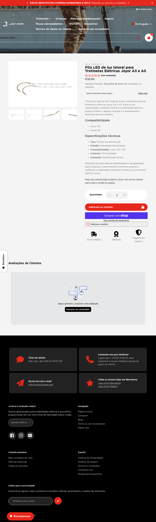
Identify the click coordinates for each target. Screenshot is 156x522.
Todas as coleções (18, 466)
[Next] (128, 2)
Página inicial (85, 411)
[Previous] (27, 2)
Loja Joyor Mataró (107, 386)
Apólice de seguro (88, 462)
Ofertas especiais (17, 462)
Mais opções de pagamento (116, 220)
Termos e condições (89, 466)
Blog (80, 419)
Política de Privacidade (90, 458)
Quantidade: (96, 194)
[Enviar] (58, 501)
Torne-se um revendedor (91, 424)
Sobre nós (83, 428)
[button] (141, 24)
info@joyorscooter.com (40, 384)
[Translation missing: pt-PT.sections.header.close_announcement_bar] (152, 2)
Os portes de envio (113, 84)
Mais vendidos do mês (20, 458)
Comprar (83, 415)
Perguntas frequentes (90, 474)
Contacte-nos (85, 470)
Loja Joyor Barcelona (109, 383)
